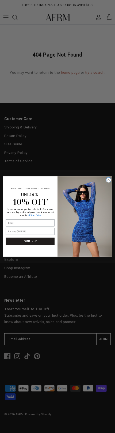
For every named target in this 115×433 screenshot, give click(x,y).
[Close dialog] (108, 179)
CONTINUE (30, 241)
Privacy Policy (35, 215)
